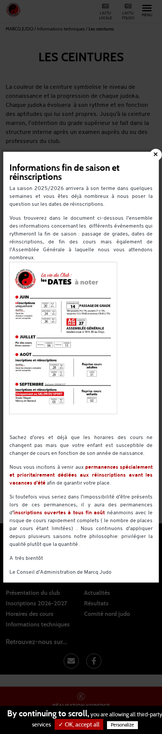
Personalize (122, 725)
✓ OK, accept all (78, 725)
